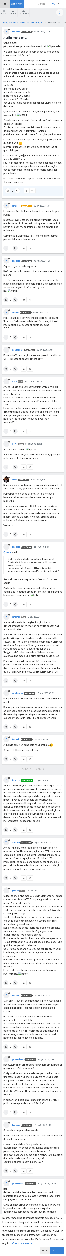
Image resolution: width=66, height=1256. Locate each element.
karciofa (16, 780)
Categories (23, 13)
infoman (16, 617)
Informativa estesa (21, 1243)
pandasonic (17, 350)
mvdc (14, 381)
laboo (15, 480)
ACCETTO (57, 1250)
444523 (15, 312)
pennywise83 (18, 1059)
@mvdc (7, 552)
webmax (16, 842)
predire (15, 891)
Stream (4, 13)
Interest (13, 13)
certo (15, 444)
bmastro (16, 206)
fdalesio (16, 32)
